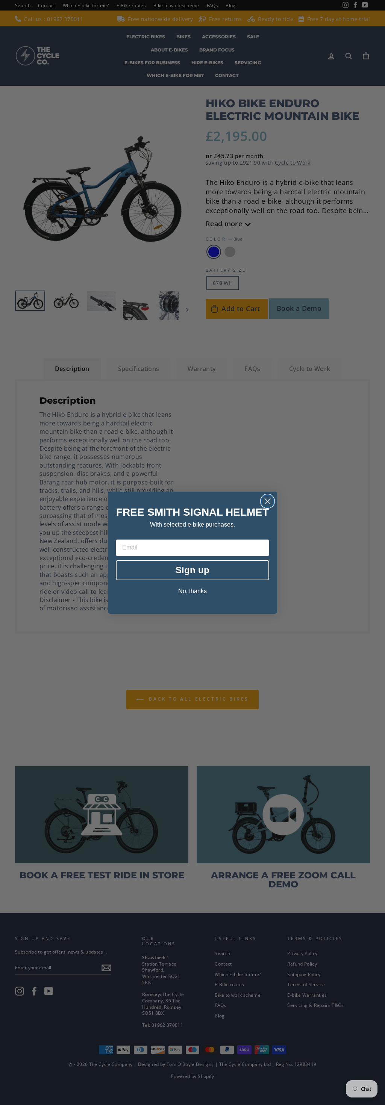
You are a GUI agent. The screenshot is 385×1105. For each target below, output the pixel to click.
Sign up (192, 570)
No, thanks (192, 591)
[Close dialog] (267, 501)
